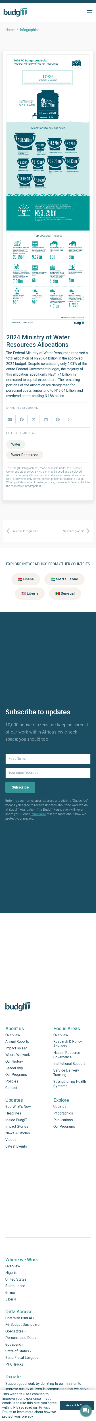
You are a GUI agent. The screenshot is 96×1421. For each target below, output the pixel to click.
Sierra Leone (15, 1286)
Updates (60, 1106)
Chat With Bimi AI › (19, 1318)
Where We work (17, 1055)
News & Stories (17, 1133)
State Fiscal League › (21, 1357)
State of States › (18, 1351)
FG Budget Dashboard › (23, 1324)
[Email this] (10, 419)
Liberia (10, 1299)
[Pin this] (58, 419)
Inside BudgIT (16, 1120)
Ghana (10, 1292)
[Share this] (22, 419)
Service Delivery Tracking (66, 1072)
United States (16, 1279)
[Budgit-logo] (15, 12)
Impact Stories (16, 1126)
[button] (89, 12)
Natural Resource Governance (66, 1055)
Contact (11, 1088)
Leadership (14, 1068)
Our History (14, 1061)
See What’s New (18, 1106)
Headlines (13, 1113)
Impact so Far (16, 1048)
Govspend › (14, 1344)
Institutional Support (69, 1064)
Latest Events (16, 1146)
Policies (11, 1081)
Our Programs (16, 1074)
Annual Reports (17, 1041)
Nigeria (11, 1273)
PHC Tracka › (15, 1364)
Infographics (63, 1113)
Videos (11, 1140)
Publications (63, 1120)
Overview (12, 1035)
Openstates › (15, 1331)
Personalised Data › (20, 1338)
